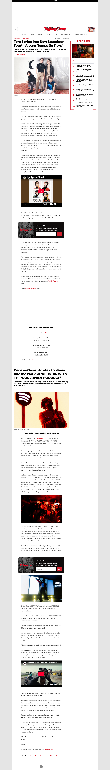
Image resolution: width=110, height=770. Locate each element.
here (46, 333)
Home (15, 38)
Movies (49, 34)
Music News (26, 38)
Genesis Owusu (35, 755)
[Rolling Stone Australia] (55, 30)
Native (57, 755)
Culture (40, 34)
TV (56, 34)
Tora (31, 359)
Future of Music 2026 (80, 34)
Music (32, 34)
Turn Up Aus (48, 749)
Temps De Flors (30, 288)
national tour (42, 438)
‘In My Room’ (53, 281)
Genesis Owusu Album (47, 755)
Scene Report (65, 34)
